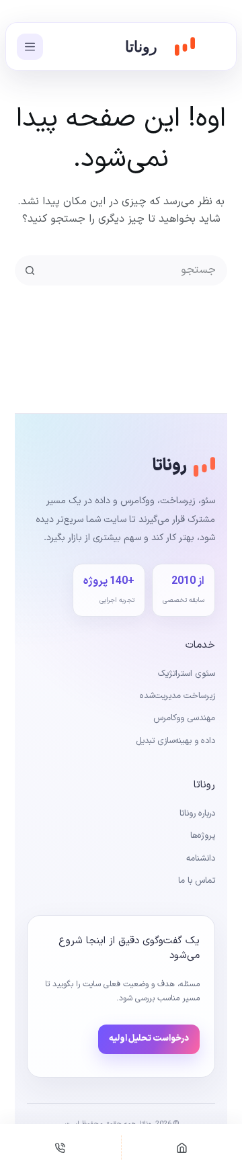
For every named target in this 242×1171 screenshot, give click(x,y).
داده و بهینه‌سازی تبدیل (175, 741)
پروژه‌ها (202, 835)
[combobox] (135, 270)
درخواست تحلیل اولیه (149, 1038)
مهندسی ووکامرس (184, 718)
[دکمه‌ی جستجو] (30, 270)
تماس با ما (196, 880)
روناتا (141, 46)
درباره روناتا (197, 813)
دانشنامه (200, 858)
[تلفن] (60, 1147)
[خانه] (182, 1147)
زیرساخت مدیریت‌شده (177, 696)
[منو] (30, 47)
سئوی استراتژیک (186, 674)
